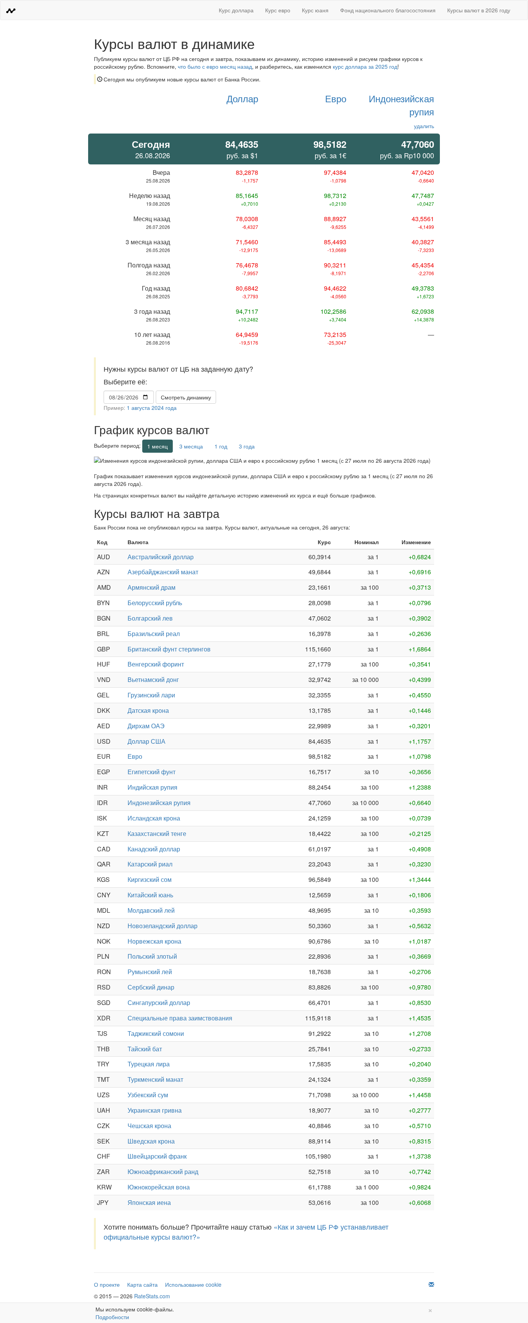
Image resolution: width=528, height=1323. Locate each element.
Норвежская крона (154, 941)
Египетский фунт (151, 771)
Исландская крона (154, 818)
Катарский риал (150, 863)
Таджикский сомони (156, 1033)
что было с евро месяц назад (215, 66)
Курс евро (277, 10)
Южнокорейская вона (159, 1187)
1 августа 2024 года (152, 407)
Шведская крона (151, 1141)
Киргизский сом (150, 879)
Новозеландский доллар (163, 925)
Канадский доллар (154, 848)
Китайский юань (150, 894)
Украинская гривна (155, 1110)
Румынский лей (150, 971)
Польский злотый (152, 956)
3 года (247, 446)
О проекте (107, 1284)
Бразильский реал (154, 633)
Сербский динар (151, 987)
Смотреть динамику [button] (186, 397)
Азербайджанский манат (163, 571)
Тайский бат (145, 1048)
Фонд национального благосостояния (388, 10)
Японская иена (149, 1202)
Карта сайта (142, 1284)
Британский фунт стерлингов (169, 649)
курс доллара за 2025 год (365, 66)
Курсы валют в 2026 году (478, 10)
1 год (221, 446)
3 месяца (191, 446)
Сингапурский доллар (159, 1002)
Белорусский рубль (155, 602)
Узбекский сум (148, 1094)
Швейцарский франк (157, 1156)
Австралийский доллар (161, 556)
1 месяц (157, 446)
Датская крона (148, 710)
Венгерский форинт (156, 664)
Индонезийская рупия (401, 104)
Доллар (242, 98)
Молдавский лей (151, 910)
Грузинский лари (151, 694)
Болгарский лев (150, 618)
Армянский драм (151, 587)
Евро (335, 98)
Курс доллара (236, 10)
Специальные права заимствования (180, 1017)
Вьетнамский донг (153, 679)
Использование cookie (193, 1284)
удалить (424, 126)
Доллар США (146, 741)
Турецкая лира (149, 1063)
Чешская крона (149, 1125)
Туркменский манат (155, 1079)
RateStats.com (152, 1296)
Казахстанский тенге (157, 833)
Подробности (112, 1317)
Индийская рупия (152, 787)
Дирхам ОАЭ (146, 725)
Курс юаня (315, 10)
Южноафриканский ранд (163, 1171)
